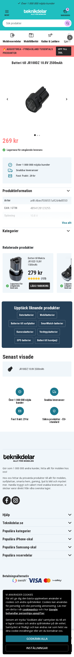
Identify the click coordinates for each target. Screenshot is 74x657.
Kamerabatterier (25, 331)
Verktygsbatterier (49, 331)
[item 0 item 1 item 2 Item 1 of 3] (37, 99)
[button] (37, 191)
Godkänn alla (37, 639)
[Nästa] (70, 37)
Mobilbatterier (47, 315)
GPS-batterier (24, 340)
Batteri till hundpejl (47, 340)
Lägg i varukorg (39, 286)
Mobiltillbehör (31, 41)
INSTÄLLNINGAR (37, 648)
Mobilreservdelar (12, 41)
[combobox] (37, 23)
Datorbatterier (26, 315)
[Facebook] (7, 500)
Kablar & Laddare (50, 41)
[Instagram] (16, 500)
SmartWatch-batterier (52, 323)
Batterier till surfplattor (23, 323)
